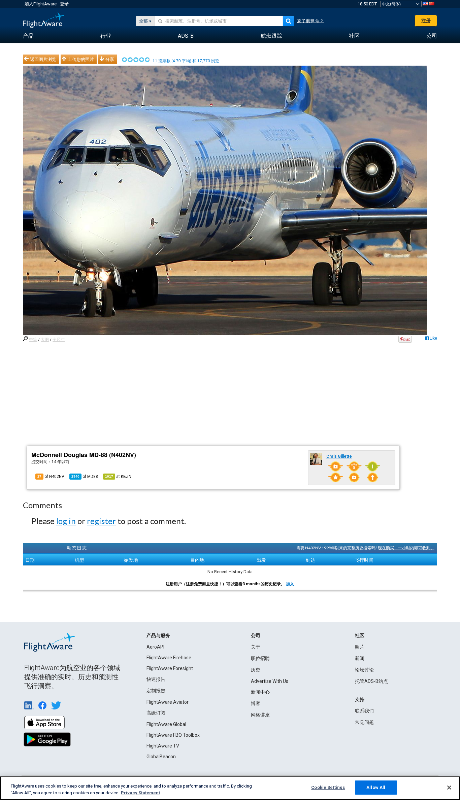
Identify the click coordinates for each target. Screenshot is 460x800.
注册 (426, 20)
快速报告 (155, 679)
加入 (290, 584)
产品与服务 (158, 635)
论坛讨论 (364, 669)
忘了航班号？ (310, 21)
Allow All (375, 787)
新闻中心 (260, 692)
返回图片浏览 (43, 59)
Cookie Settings (328, 787)
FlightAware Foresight (169, 668)
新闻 (359, 658)
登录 (64, 3)
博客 (255, 703)
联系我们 (364, 711)
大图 (45, 339)
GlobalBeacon (161, 756)
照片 (359, 647)
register (101, 521)
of (84, 476)
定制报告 (155, 690)
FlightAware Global (166, 724)
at (118, 476)
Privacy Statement (140, 792)
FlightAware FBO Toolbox (173, 735)
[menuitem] (28, 36)
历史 (255, 669)
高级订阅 (155, 713)
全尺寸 (59, 339)
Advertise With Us (269, 681)
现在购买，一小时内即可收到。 (406, 547)
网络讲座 (260, 715)
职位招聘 (260, 658)
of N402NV (50, 476)
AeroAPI (155, 647)
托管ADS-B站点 (371, 681)
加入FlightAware (41, 3)
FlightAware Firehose (168, 657)
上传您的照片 (81, 59)
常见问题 (364, 722)
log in (66, 521)
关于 (255, 647)
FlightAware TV (162, 746)
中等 (33, 339)
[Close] (449, 787)
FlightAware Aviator (167, 702)
